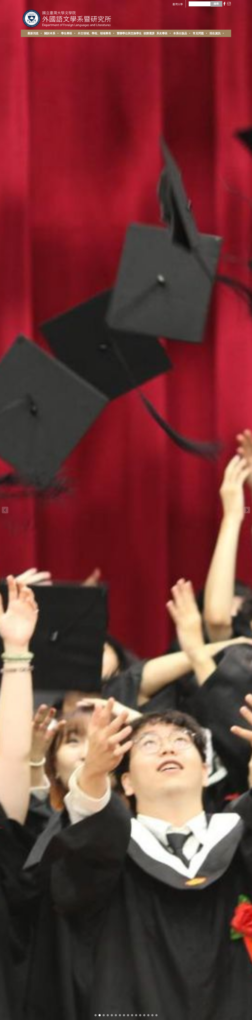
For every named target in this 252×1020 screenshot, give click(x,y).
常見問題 (198, 33)
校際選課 (149, 33)
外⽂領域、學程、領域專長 (94, 33)
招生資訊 (215, 33)
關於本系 (49, 33)
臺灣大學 (177, 4)
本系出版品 (180, 33)
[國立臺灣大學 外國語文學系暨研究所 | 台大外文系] (68, 17)
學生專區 (66, 33)
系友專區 (162, 33)
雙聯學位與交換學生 (129, 33)
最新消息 (33, 33)
